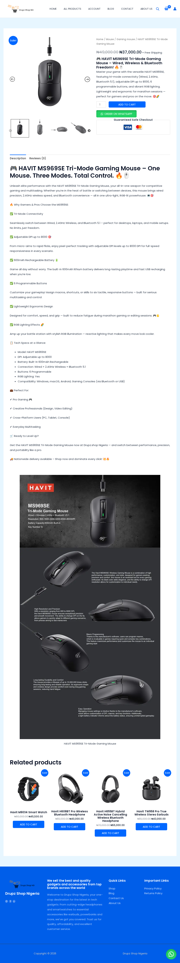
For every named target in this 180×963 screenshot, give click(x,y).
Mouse (110, 39)
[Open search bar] (157, 8)
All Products (72, 9)
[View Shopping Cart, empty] (166, 8)
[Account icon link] (174, 8)
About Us (146, 9)
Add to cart (127, 104)
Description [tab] (18, 158)
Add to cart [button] (28, 824)
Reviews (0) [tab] (37, 158)
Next (89, 131)
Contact (127, 9)
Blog (111, 9)
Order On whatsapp (118, 114)
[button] (116, 114)
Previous (10, 131)
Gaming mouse (126, 39)
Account (94, 9)
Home (53, 9)
